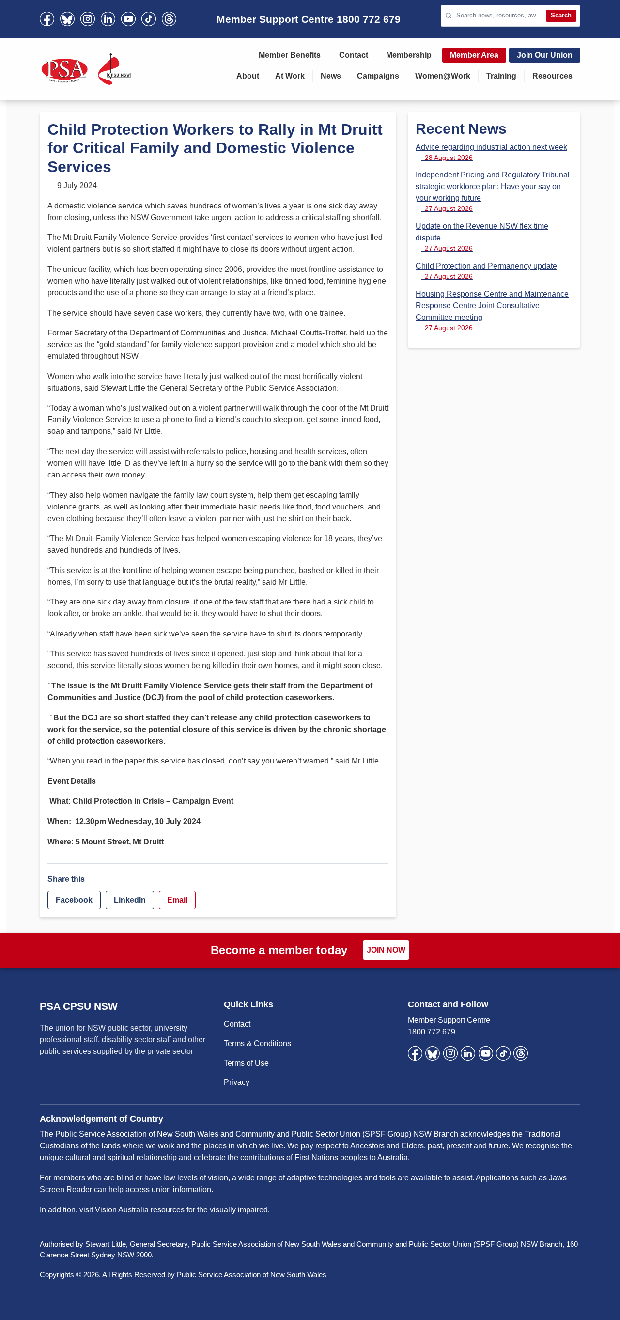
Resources (552, 76)
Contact (353, 55)
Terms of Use (246, 1063)
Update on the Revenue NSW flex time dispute (482, 237)
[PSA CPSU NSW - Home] (86, 69)
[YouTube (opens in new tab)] (128, 19)
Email (177, 900)
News (331, 76)
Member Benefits (290, 55)
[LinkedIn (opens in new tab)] (108, 19)
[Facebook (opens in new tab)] (47, 19)
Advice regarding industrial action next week (491, 152)
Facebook (74, 900)
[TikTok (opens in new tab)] (148, 19)
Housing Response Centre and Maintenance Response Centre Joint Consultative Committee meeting (492, 311)
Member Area (474, 55)
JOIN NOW (386, 950)
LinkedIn (130, 900)
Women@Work (442, 76)
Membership (409, 55)
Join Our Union (545, 55)
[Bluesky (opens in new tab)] (67, 19)
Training (501, 76)
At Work (290, 76)
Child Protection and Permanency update (486, 271)
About (247, 76)
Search (561, 15)
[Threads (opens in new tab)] (169, 19)
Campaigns (378, 76)
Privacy (236, 1082)
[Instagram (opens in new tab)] (87, 19)
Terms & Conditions (257, 1043)
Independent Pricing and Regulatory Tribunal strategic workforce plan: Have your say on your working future (493, 191)
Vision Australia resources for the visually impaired (181, 1210)
